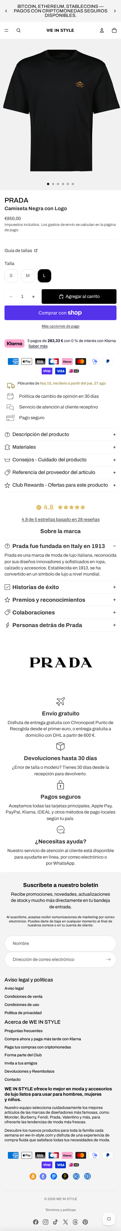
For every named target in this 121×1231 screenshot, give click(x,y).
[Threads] (75, 1222)
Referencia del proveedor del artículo (53, 472)
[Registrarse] (108, 959)
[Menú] (6, 30)
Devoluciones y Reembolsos (29, 1071)
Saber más (38, 346)
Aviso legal (14, 988)
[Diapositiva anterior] (6, 11)
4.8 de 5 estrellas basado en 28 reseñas (61, 519)
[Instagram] (45, 1222)
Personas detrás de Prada (47, 625)
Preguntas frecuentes (23, 1031)
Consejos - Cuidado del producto (49, 459)
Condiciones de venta (23, 996)
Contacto (13, 1079)
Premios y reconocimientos (48, 600)
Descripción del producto (40, 434)
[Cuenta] (102, 30)
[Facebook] (35, 1222)
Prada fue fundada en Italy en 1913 (58, 546)
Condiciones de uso (22, 1005)
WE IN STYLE (66, 1199)
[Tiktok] (55, 1222)
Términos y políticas (60, 1210)
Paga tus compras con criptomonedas (38, 1047)
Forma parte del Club (23, 1055)
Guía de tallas (19, 250)
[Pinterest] (85, 1222)
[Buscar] (18, 30)
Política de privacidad (23, 1013)
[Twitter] (65, 1222)
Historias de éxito (35, 587)
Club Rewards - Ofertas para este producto (60, 485)
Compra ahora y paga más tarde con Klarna (43, 1039)
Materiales (24, 447)
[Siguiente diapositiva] (115, 11)
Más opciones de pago (61, 326)
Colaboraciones (33, 612)
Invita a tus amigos (21, 1063)
